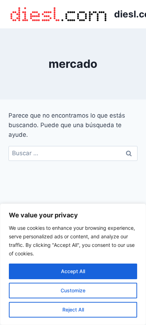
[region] (73, 264)
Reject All (73, 310)
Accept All (73, 271)
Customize (73, 290)
